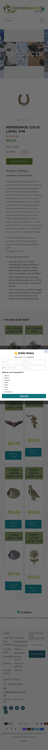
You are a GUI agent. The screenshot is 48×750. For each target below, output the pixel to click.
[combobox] (4, 368)
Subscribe (24, 396)
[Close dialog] (46, 351)
